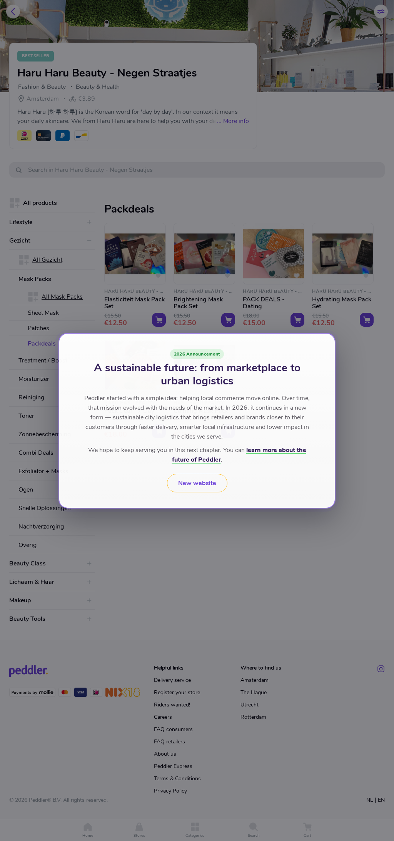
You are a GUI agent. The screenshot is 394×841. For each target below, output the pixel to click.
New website (197, 483)
